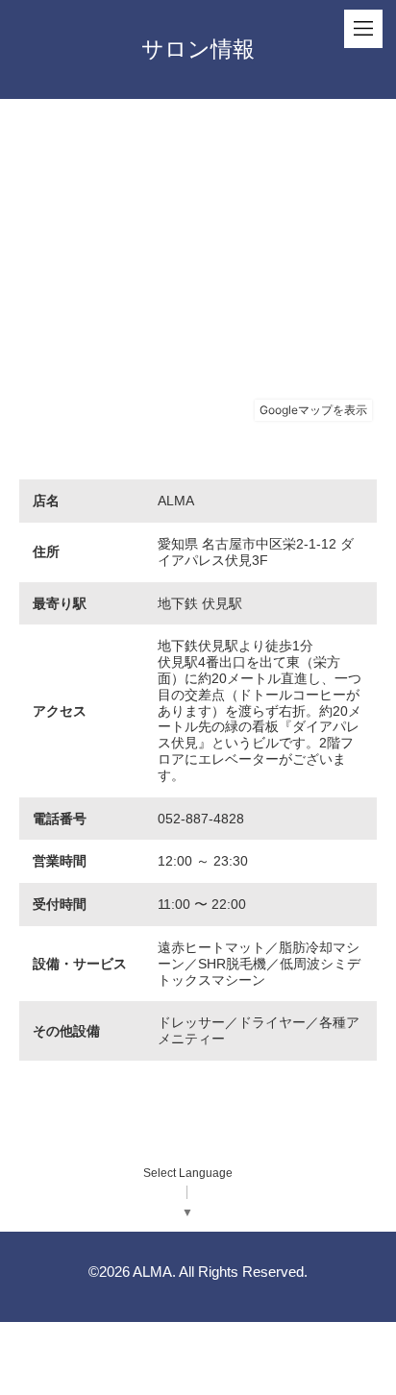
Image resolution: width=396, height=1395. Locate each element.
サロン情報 (198, 49)
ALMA (152, 1271)
